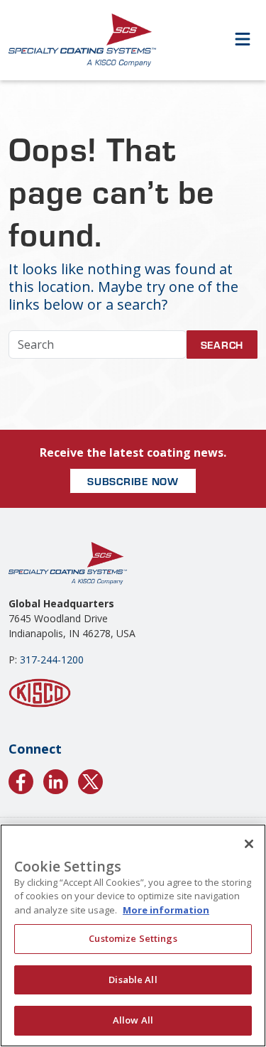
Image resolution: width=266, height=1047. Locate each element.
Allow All (133, 1020)
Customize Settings (133, 938)
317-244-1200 (52, 659)
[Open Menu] (242, 40)
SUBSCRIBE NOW (133, 481)
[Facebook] (21, 779)
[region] (133, 935)
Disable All (133, 979)
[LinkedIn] (55, 779)
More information (166, 910)
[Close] (249, 843)
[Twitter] (90, 779)
